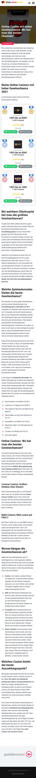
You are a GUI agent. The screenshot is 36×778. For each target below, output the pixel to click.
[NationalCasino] (18, 148)
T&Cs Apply (18, 128)
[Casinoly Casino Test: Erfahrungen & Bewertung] (18, 113)
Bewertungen (26, 131)
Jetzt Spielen (12, 131)
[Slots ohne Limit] (12, 2)
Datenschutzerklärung (18, 773)
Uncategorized (8, 43)
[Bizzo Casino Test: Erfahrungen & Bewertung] (18, 182)
